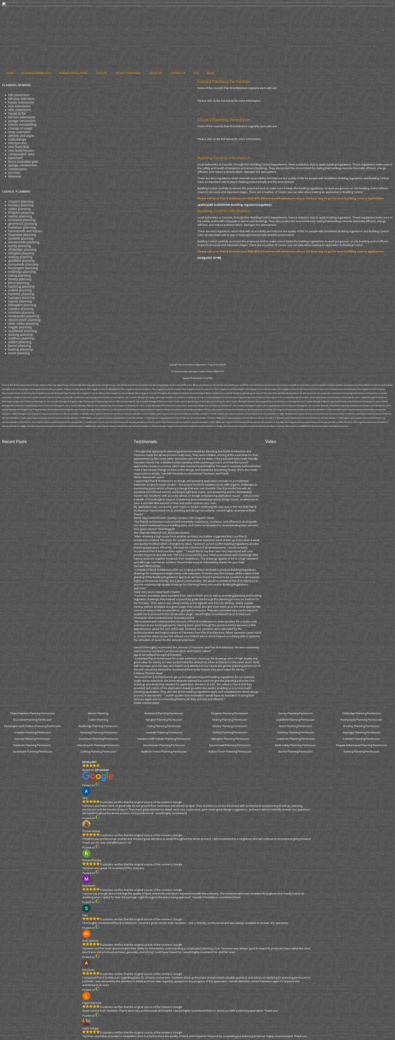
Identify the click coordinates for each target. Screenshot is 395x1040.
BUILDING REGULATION (73, 73)
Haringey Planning (21, 297)
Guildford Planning (21, 260)
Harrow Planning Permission (32, 739)
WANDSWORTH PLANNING (24, 242)
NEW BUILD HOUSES (21, 150)
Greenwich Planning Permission (98, 739)
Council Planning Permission (224, 81)
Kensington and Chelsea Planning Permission (32, 726)
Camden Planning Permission (361, 739)
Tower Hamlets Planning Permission (32, 713)
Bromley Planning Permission (361, 726)
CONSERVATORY (17, 169)
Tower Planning (19, 353)
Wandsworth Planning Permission (98, 745)
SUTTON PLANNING (19, 209)
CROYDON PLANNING (21, 201)
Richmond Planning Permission (164, 713)
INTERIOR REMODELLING (22, 124)
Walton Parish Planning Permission (230, 751)
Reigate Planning (20, 327)
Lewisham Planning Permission (295, 739)
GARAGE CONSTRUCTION (22, 165)
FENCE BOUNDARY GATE (23, 161)
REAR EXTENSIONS (19, 106)
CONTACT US (178, 73)
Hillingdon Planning (22, 305)
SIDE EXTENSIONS (19, 110)
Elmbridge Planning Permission (362, 713)
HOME (10, 73)
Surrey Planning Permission (296, 713)
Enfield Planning (20, 290)
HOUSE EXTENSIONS (21, 102)
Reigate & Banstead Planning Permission (361, 745)
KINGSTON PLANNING (21, 212)
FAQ (196, 73)
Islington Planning (21, 253)
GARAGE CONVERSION (21, 121)
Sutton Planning (98, 719)
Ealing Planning (19, 275)
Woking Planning (20, 257)
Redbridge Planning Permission (98, 726)
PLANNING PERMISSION (36, 73)
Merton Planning (98, 713)
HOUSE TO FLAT (17, 113)
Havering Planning (21, 286)
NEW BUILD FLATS (18, 147)
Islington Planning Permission (164, 719)
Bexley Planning (19, 279)
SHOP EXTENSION (19, 132)
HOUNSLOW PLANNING (22, 235)
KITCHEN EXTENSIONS (21, 117)
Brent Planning (18, 283)
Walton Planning (19, 342)
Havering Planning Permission (98, 732)
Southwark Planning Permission (32, 751)
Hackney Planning (21, 294)
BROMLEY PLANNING (21, 205)
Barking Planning (20, 349)
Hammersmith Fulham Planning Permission (164, 739)
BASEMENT (15, 158)
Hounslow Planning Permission (32, 719)
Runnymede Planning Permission (362, 719)
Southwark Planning (22, 331)
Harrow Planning (20, 301)
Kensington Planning (23, 268)
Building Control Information (224, 158)
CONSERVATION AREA (21, 154)
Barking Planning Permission (362, 751)
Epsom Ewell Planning (24, 320)
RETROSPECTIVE (17, 143)
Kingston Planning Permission (230, 713)
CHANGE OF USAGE (20, 128)
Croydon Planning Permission (32, 732)
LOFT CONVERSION (18, 95)
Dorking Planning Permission (98, 751)
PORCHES (14, 172)
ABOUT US (155, 73)
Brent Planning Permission (296, 726)
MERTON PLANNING (20, 216)
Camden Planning (21, 308)
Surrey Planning (19, 246)
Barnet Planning (19, 345)
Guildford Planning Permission (295, 719)
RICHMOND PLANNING (21, 220)
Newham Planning (21, 312)
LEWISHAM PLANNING (22, 227)
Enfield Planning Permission (230, 732)
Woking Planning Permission (230, 719)
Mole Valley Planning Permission (295, 745)
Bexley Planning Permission (230, 726)
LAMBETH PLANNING (21, 238)
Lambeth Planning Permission (164, 732)
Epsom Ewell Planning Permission (230, 745)
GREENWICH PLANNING (22, 223)
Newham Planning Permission (32, 745)
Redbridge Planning (22, 272)
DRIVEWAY (14, 176)
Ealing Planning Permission (164, 726)
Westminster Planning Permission (164, 745)
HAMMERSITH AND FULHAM (25, 231)
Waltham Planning (21, 338)
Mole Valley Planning (23, 323)
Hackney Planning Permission (295, 732)
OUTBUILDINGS (17, 139)
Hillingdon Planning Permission (230, 739)
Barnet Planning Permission (296, 751)
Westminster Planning (23, 316)
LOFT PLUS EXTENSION (21, 98)
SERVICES (101, 73)
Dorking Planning (20, 334)
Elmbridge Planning (22, 249)
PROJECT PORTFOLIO (128, 73)
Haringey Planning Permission (361, 732)
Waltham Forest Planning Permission (164, 751)
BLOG (210, 73)
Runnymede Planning (23, 264)
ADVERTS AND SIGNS (21, 135)
